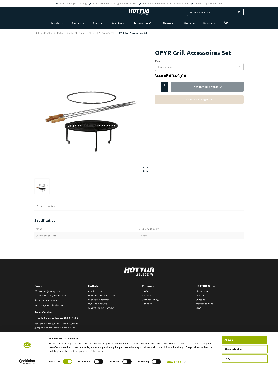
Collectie (58, 33)
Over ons (189, 23)
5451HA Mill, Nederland (52, 295)
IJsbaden (116, 23)
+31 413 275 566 (48, 300)
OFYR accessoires (105, 33)
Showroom (168, 23)
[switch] (98, 361)
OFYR (89, 33)
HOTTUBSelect (42, 33)
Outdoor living (142, 23)
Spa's (96, 23)
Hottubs (55, 23)
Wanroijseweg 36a (50, 291)
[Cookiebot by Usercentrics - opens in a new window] (27, 361)
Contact (208, 23)
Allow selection (233, 349)
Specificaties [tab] (46, 206)
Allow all (229, 339)
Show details (174, 361)
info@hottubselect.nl (51, 305)
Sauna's (76, 23)
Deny (227, 358)
